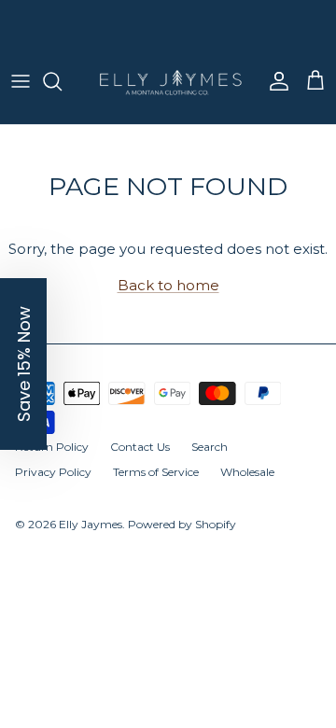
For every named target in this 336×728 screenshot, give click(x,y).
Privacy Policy (53, 487)
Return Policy (52, 462)
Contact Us (140, 462)
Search (209, 462)
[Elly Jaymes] (168, 97)
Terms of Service (156, 487)
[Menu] (20, 97)
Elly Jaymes (90, 540)
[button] (23, 364)
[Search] (61, 97)
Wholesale (247, 487)
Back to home (168, 301)
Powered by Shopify (182, 540)
